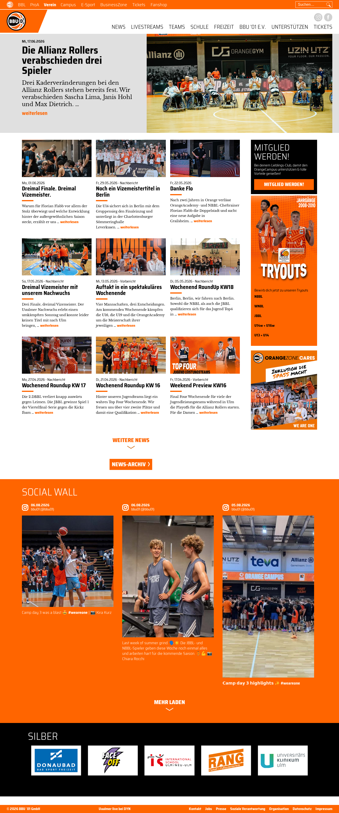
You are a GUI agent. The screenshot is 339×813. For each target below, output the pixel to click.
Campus (68, 4)
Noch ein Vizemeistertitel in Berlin (128, 191)
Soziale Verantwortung (247, 809)
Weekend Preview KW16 (198, 385)
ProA (34, 4)
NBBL (258, 296)
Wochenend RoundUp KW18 (202, 287)
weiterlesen (35, 113)
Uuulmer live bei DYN (115, 809)
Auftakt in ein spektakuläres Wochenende (129, 290)
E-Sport (88, 4)
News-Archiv (129, 464)
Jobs (208, 809)
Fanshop (159, 4)
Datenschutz (302, 809)
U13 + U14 (261, 335)
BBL (22, 4)
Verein (50, 4)
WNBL (259, 306)
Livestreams (147, 27)
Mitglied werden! (284, 184)
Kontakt (195, 809)
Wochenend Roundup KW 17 (54, 385)
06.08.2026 (40, 505)
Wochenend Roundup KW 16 (128, 385)
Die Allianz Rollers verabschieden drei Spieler (62, 60)
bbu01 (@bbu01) (42, 509)
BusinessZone (113, 4)
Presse (221, 809)
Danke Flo (181, 188)
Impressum (323, 809)
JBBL (258, 316)
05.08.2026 (241, 505)
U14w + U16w (264, 325)
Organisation (279, 809)
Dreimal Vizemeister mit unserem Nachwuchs (50, 290)
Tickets (138, 4)
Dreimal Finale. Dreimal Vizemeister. (49, 191)
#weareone (78, 612)
